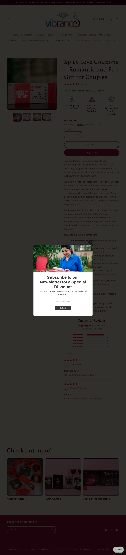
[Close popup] (90, 242)
